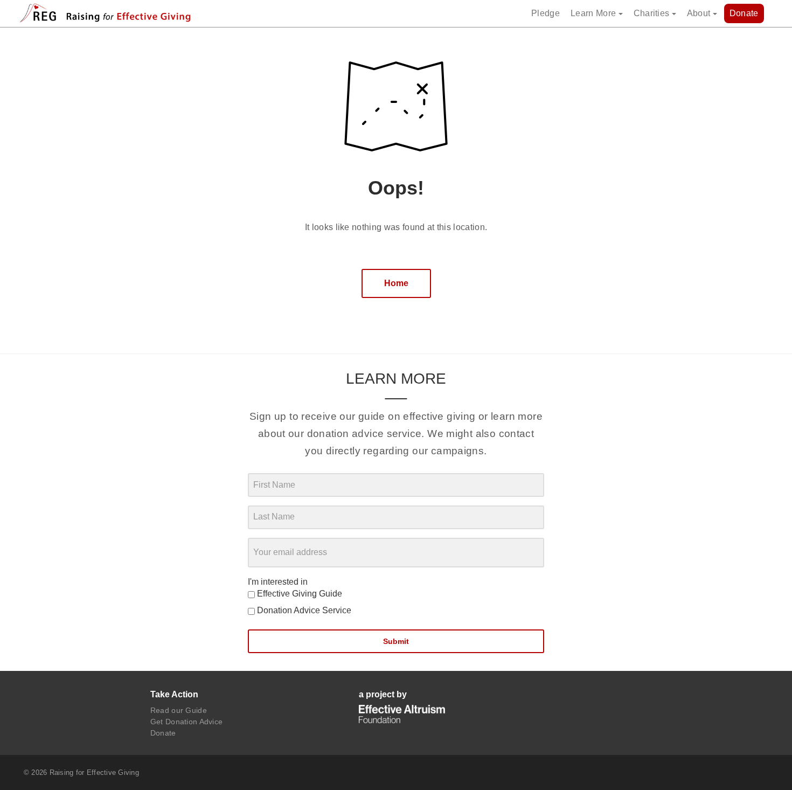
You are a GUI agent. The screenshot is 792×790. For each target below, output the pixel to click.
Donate (744, 13)
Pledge (545, 13)
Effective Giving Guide (298, 593)
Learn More (595, 13)
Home (396, 283)
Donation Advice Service (303, 610)
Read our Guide (178, 710)
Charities (653, 13)
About (700, 13)
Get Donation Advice (186, 721)
